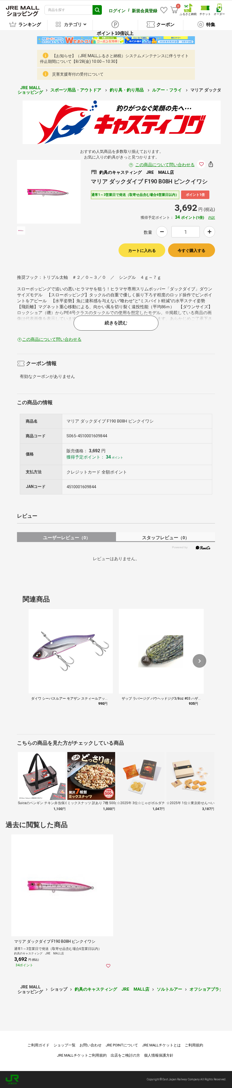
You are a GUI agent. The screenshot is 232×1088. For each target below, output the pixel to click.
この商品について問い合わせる (165, 164)
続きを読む (116, 322)
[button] (199, 661)
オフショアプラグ (207, 989)
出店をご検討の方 (125, 1055)
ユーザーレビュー (66, 537)
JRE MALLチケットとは (161, 1045)
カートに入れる (142, 250)
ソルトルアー (169, 989)
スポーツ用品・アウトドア (76, 90)
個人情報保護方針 (158, 1055)
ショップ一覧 (64, 1045)
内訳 (211, 218)
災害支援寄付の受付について (78, 74)
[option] (49, 192)
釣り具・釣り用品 (127, 90)
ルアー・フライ (167, 90)
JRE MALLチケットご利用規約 (82, 1055)
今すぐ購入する (191, 250)
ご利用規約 (194, 1045)
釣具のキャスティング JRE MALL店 (112, 989)
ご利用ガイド (38, 1045)
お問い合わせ (91, 1045)
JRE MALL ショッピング (30, 90)
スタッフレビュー (165, 537)
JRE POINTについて (122, 1045)
